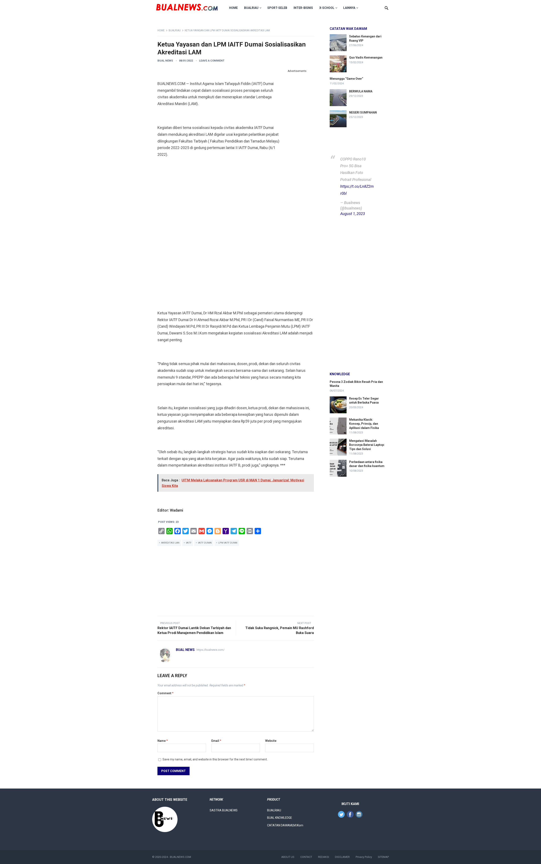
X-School (326, 8)
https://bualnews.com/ (210, 649)
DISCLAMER (342, 857)
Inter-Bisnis (303, 8)
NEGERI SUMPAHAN (363, 112)
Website (270, 740)
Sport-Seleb (277, 8)
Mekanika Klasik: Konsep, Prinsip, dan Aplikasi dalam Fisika (364, 423)
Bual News (165, 60)
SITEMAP (383, 857)
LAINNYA (349, 8)
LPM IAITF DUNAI (227, 542)
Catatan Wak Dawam (348, 29)
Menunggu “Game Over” (346, 78)
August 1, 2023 (352, 213)
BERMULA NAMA (360, 91)
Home (161, 30)
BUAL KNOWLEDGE (279, 817)
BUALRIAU (251, 8)
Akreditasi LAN (170, 542)
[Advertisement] (297, 137)
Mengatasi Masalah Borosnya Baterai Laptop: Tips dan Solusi (367, 444)
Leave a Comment (211, 60)
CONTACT (306, 857)
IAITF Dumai (205, 542)
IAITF (188, 542)
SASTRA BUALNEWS (224, 810)
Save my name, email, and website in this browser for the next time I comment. (215, 759)
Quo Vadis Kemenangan (366, 57)
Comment (165, 693)
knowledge (340, 374)
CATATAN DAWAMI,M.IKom (285, 825)
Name (162, 740)
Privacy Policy (364, 857)
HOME (233, 8)
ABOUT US (287, 857)
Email (216, 740)
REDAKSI (323, 857)
